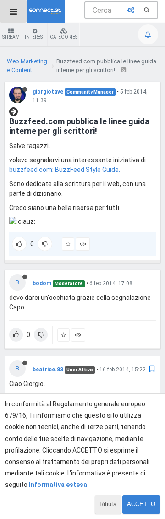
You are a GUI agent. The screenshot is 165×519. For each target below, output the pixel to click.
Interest (35, 36)
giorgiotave (48, 91)
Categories (63, 36)
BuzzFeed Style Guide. (87, 169)
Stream (11, 36)
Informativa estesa (58, 484)
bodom (42, 283)
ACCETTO (141, 504)
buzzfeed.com (30, 169)
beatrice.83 (48, 369)
